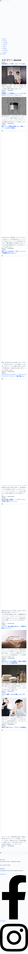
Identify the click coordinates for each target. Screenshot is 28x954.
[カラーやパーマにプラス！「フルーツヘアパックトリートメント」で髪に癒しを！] (14, 431)
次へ (3, 847)
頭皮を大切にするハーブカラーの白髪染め (14, 727)
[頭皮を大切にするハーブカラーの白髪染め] (14, 782)
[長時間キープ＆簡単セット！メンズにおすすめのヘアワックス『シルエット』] (14, 106)
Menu (4, 39)
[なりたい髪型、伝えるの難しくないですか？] (14, 707)
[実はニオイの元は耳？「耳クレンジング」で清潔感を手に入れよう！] (14, 308)
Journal (5, 44)
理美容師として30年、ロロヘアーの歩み (13, 64)
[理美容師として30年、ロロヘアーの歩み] (14, 75)
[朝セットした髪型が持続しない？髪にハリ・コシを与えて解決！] (14, 183)
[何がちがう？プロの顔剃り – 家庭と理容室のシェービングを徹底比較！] (14, 674)
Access (5, 40)
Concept (5, 42)
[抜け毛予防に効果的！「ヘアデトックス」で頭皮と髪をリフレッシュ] (14, 556)
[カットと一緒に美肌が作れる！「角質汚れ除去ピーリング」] (14, 639)
